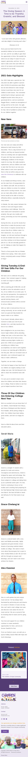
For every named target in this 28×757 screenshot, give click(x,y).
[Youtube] (6, 719)
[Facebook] (4, 719)
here (8, 324)
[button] (2, 664)
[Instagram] (1, 719)
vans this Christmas (7, 174)
